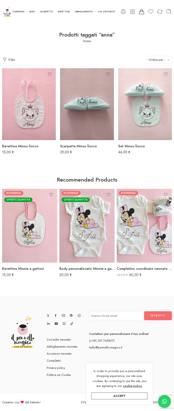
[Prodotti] (132, 12)
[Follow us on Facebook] (55, 315)
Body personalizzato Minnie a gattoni (87, 268)
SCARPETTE (46, 11)
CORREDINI (18, 11)
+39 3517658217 (106, 11)
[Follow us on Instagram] (79, 315)
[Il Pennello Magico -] (7, 12)
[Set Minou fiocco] (145, 104)
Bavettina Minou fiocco (20, 146)
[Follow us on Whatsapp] (64, 323)
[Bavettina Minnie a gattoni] (29, 226)
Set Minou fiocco (131, 146)
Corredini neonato (59, 339)
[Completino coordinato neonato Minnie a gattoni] (144, 226)
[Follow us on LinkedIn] (48, 323)
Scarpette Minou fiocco (78, 146)
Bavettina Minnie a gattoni (23, 268)
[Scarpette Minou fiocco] (87, 104)
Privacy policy (56, 367)
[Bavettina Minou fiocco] (29, 104)
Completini (54, 360)
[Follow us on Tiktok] (71, 323)
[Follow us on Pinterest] (71, 315)
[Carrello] (142, 12)
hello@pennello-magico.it (105, 347)
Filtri (11, 59)
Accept (119, 396)
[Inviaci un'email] (63, 315)
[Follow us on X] (48, 315)
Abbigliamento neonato (62, 346)
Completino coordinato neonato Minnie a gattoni (144, 268)
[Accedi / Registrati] (123, 12)
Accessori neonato (59, 353)
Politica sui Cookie (59, 375)
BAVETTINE (64, 11)
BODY (32, 11)
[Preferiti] (50, 74)
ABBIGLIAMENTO (84, 11)
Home (87, 41)
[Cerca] (169, 12)
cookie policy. (133, 386)
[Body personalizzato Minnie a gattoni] (87, 226)
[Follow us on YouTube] (56, 324)
